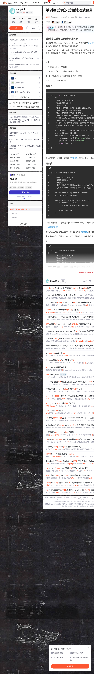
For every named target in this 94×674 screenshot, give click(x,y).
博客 (15, 3)
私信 (33, 28)
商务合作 (59, 498)
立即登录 (70, 666)
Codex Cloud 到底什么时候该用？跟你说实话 (24, 140)
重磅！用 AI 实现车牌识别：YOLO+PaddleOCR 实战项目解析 (24, 117)
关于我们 (45, 498)
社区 (26, 3)
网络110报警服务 (79, 504)
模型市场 (47, 3)
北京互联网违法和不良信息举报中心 (56, 504)
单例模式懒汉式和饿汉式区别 (23, 40)
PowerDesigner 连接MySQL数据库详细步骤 (24, 65)
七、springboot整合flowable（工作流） (23, 53)
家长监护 (70, 504)
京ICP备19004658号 (80, 502)
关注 (63, 281)
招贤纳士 (52, 498)
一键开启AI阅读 (24, 192)
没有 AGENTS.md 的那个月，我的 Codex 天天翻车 (24, 134)
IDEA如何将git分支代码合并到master (23, 59)
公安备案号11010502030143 (63, 502)
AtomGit (36, 3)
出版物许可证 (72, 506)
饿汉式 (14, 213)
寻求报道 (66, 498)
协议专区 (73, 498)
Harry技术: (13, 120)
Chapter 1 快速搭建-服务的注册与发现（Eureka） (27, 107)
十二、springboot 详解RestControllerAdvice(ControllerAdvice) (23, 45)
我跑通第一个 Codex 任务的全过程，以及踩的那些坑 (25, 147)
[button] (23, 198)
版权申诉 (65, 506)
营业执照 (80, 506)
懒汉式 (14, 217)
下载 (21, 3)
